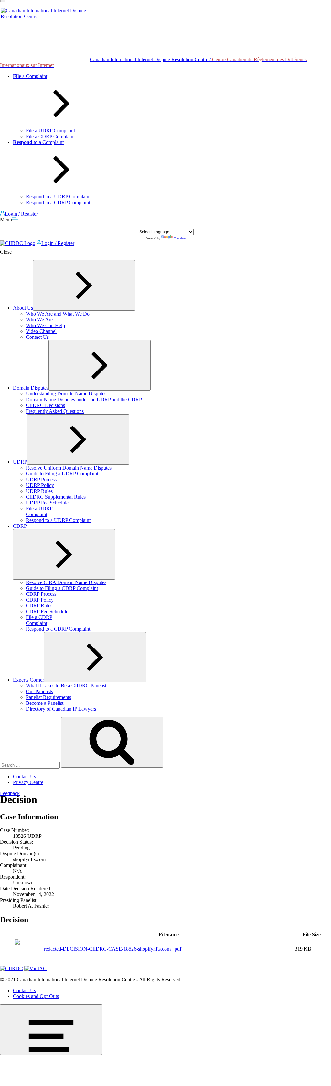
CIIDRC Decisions (45, 405)
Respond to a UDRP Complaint (58, 196)
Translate (180, 238)
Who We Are (39, 319)
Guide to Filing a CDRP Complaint (62, 588)
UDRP (20, 462)
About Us (23, 308)
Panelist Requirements (48, 697)
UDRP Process (41, 479)
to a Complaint (38, 142)
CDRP (20, 526)
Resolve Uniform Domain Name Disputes (69, 468)
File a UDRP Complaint (50, 130)
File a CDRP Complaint (50, 136)
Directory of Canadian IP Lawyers (61, 709)
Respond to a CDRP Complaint (58, 202)
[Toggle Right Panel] (51, 1029)
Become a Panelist (44, 703)
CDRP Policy (40, 600)
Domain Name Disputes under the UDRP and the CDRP (84, 399)
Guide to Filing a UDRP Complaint (62, 473)
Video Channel (41, 331)
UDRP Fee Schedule (47, 502)
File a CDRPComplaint (39, 620)
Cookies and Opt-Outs (36, 996)
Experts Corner (28, 679)
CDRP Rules (39, 605)
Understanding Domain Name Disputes (66, 393)
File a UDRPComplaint (39, 511)
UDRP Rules (39, 491)
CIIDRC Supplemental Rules (56, 497)
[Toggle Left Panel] (2, 1)
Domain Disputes (30, 388)
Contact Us (37, 337)
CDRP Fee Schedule (47, 611)
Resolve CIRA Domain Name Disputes (66, 582)
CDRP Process (41, 594)
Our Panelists (39, 691)
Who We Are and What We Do (58, 313)
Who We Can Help (45, 325)
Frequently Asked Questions (55, 411)
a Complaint (30, 76)
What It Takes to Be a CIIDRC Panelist (66, 685)
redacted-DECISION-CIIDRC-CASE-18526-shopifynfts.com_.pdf (112, 949)
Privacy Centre (28, 782)
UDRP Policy (40, 485)
